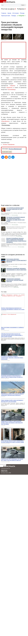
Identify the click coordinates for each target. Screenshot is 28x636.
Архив (9, 13)
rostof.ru (4, 40)
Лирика (12, 85)
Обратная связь (4, 470)
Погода (22, 13)
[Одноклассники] (6, 157)
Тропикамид (11, 89)
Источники (15, 13)
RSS (10, 472)
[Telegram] (9, 157)
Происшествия (5, 15)
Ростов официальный (15, 148)
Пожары (13, 15)
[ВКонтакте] (2, 157)
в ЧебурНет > (21, 15)
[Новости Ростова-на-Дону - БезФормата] (8, 1)
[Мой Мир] (13, 157)
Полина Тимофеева (8, 144)
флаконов (9, 87)
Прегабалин (5, 121)
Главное (3, 13)
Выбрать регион (4, 471)
